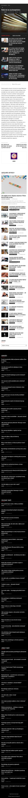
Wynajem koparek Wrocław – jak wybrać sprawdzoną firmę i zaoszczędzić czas (13, 771)
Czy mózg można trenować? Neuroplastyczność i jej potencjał (17, 314)
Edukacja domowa (13, 254)
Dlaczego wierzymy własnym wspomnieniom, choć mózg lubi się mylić (17, 259)
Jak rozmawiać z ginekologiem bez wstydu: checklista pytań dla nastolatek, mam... (17, 215)
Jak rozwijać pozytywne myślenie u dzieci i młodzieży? (13, 701)
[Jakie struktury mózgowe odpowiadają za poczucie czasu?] (4, 302)
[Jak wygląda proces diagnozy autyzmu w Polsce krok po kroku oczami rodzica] (14, 184)
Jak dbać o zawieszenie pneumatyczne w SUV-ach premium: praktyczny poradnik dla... (18, 244)
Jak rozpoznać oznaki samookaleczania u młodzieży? (13, 381)
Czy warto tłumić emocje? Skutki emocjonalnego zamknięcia (12, 668)
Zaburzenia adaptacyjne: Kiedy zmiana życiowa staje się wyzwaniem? (16, 334)
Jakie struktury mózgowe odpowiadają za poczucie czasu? (17, 301)
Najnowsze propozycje (14, 794)
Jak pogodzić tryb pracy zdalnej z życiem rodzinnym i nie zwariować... (17, 207)
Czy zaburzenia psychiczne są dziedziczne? (16, 307)
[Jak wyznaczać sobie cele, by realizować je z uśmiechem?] (4, 321)
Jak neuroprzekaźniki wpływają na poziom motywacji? (13, 375)
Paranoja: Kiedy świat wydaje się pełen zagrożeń (12, 750)
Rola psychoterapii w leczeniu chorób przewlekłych (12, 395)
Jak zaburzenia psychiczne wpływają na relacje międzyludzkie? (11, 367)
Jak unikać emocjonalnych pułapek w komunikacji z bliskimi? (12, 510)
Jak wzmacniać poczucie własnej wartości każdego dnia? (14, 470)
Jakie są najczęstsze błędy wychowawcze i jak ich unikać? (16, 327)
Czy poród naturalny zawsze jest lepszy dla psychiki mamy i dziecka (17, 273)
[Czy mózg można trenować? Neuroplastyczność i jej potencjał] (4, 315)
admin (5, 11)
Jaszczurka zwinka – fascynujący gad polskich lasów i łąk (13, 591)
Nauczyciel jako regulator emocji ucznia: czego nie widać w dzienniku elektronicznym (17, 230)
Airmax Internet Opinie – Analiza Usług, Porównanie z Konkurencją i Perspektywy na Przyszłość (17, 76)
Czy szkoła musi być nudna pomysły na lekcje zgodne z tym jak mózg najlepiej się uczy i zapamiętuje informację (17, 51)
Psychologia (12, 289)
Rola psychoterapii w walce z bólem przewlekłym (12, 504)
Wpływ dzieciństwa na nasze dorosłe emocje (11, 620)
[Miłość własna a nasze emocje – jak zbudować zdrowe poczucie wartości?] (4, 294)
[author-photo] (14, 159)
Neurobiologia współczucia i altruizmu (9, 689)
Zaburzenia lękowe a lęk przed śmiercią (10, 436)
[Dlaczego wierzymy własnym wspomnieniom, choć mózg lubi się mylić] (4, 259)
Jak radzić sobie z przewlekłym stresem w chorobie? (13, 578)
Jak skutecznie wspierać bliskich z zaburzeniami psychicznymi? (12, 540)
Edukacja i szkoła (13, 232)
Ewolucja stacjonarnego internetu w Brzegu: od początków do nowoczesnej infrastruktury (17, 68)
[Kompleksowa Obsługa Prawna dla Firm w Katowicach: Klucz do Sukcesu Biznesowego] (4, 59)
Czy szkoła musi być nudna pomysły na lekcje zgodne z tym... (17, 280)
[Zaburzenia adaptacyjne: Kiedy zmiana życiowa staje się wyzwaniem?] (4, 334)
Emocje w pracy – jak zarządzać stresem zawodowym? (13, 786)
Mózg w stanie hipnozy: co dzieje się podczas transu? (13, 442)
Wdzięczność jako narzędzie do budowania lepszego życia (12, 401)
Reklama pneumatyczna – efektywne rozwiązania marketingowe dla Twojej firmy (12, 708)
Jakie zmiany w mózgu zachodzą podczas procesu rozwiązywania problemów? (12, 571)
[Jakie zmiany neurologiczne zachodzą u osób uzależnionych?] (4, 288)
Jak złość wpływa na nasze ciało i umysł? (10, 484)
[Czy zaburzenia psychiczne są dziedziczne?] (4, 308)
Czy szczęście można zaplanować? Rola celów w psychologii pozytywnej (12, 757)
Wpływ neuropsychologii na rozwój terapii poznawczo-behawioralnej (13, 532)
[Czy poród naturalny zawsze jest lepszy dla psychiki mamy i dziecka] (4, 275)
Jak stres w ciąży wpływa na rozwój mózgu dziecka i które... (18, 236)
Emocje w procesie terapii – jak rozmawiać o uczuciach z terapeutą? (13, 660)
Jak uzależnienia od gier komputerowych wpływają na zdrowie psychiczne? (13, 632)
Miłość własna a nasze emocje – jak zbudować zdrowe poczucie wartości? (17, 294)
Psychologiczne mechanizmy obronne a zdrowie (12, 464)
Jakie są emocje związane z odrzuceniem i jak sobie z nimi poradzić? (13, 612)
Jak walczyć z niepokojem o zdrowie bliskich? (11, 682)
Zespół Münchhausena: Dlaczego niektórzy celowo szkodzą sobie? (12, 548)
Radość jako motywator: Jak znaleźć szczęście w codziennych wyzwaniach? (12, 563)
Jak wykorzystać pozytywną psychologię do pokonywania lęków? (13, 652)
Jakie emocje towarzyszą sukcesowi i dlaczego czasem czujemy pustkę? (13, 423)
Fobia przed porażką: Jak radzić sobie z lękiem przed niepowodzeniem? (12, 524)
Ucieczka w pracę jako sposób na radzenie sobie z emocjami (12, 743)
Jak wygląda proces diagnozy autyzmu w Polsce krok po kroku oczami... (13, 196)
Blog (9, 5)
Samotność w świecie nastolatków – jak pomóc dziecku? (14, 416)
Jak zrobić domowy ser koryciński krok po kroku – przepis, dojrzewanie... (17, 267)
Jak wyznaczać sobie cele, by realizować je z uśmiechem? (15, 320)
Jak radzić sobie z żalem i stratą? (8, 695)
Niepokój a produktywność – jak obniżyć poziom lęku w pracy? (13, 555)
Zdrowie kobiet (12, 217)
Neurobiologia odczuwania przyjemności (10, 764)
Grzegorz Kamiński (5, 199)
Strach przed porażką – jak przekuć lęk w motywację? (13, 626)
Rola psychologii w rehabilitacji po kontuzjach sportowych (11, 599)
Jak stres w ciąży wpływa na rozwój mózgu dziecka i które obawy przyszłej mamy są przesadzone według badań (17, 42)
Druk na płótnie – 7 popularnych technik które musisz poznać (13, 779)
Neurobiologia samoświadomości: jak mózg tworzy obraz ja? (13, 449)
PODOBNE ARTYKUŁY (5, 35)
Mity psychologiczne (14, 276)
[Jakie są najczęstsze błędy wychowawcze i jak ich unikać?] (4, 328)
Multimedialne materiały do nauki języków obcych (6, 146)
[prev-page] (24, 35)
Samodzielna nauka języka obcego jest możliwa (21, 146)
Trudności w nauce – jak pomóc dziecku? (10, 584)
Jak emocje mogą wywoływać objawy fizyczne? (11, 736)
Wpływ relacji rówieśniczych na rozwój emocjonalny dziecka (12, 715)
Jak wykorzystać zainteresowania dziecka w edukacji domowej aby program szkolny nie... (17, 251)
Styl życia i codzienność (14, 209)
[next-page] (26, 35)
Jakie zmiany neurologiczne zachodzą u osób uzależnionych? (17, 287)
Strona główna (4, 5)
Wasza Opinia (12, 246)
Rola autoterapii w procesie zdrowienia (10, 517)
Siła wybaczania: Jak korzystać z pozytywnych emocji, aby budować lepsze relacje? (13, 477)
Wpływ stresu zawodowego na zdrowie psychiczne (12, 640)
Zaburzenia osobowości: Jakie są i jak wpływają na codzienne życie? (12, 729)
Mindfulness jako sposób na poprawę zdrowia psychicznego (11, 409)
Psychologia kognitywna (14, 261)
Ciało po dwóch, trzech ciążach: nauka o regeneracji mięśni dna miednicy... (16, 222)
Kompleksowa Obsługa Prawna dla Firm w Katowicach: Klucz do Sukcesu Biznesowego (15, 60)
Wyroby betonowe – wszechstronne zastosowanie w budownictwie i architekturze (12, 675)
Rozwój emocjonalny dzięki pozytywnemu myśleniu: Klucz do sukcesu (14, 360)
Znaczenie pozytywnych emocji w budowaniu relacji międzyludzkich (12, 387)
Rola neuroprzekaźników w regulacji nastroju (11, 430)
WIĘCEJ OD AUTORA (16, 35)
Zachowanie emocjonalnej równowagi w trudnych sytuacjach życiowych (12, 491)
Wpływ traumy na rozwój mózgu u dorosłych (11, 606)
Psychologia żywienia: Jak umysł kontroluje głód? (12, 722)
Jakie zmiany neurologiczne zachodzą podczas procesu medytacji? (13, 457)
